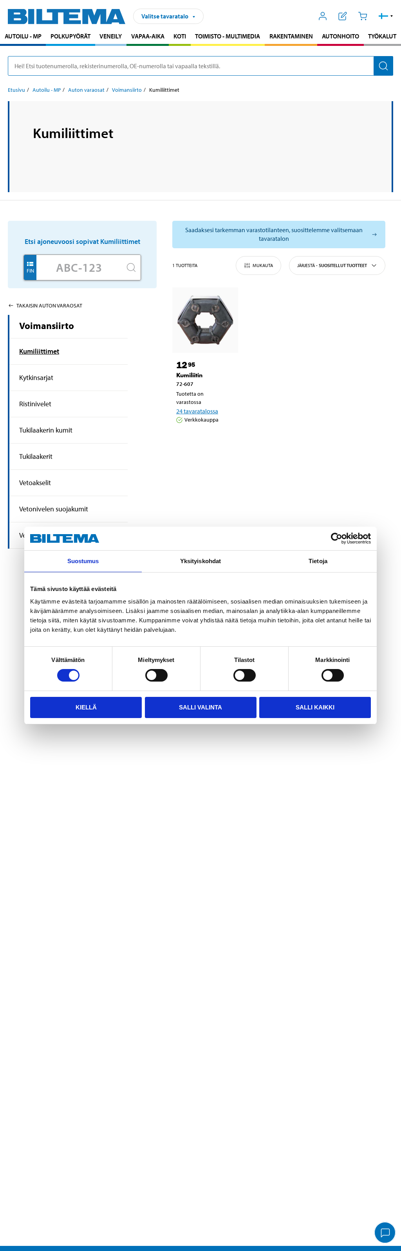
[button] (386, 16)
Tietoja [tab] (318, 561)
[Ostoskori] (362, 16)
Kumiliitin (189, 375)
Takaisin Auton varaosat (49, 305)
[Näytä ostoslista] (343, 16)
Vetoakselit (35, 482)
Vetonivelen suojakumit (53, 508)
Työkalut (382, 36)
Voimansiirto (127, 89)
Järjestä (332, 265)
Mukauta (263, 265)
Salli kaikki (315, 707)
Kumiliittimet (39, 351)
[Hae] (383, 66)
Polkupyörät (70, 36)
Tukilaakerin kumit (45, 430)
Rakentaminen (291, 36)
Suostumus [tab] (83, 561)
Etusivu (16, 89)
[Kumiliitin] (205, 320)
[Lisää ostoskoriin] (185, 439)
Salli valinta (200, 707)
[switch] (156, 675)
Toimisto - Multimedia (227, 36)
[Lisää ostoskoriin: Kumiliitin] (208, 439)
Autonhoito (340, 36)
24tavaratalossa (197, 411)
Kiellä (86, 707)
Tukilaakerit (35, 456)
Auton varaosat (86, 89)
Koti (179, 36)
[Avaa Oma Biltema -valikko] (323, 16)
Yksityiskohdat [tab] (200, 561)
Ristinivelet (35, 403)
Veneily (110, 36)
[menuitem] (23, 37)
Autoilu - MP (23, 36)
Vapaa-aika (147, 36)
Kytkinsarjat (36, 377)
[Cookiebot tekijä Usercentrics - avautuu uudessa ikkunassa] (336, 538)
